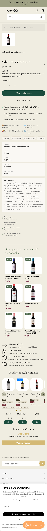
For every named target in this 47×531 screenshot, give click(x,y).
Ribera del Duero (7, 402)
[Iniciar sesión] (37, 10)
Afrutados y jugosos (8, 407)
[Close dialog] (45, 485)
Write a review (23, 443)
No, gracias (23, 520)
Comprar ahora (23, 100)
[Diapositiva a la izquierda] (4, 394)
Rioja (37, 399)
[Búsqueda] (41, 17)
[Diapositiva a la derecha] (43, 394)
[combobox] (26, 17)
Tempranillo (30, 138)
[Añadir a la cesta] (8, 422)
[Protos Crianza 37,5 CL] (8, 384)
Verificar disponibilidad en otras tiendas (19, 119)
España (6, 153)
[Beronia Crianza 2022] (36, 384)
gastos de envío (27, 74)
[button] (4, 10)
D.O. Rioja (17, 138)
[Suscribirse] (42, 463)
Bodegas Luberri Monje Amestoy (16, 146)
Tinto (7, 138)
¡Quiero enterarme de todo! (23, 514)
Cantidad (6, 81)
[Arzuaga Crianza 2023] (22, 384)
